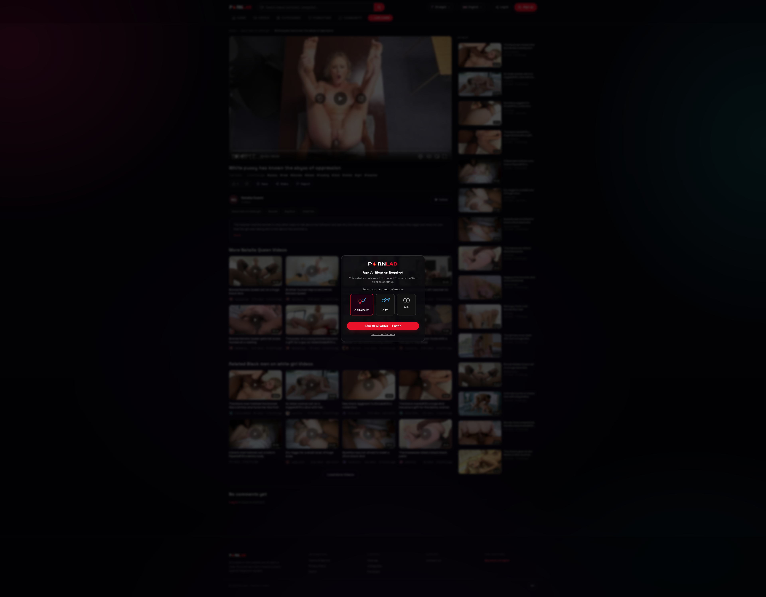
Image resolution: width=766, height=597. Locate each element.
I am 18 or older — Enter (383, 326)
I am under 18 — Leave (383, 334)
